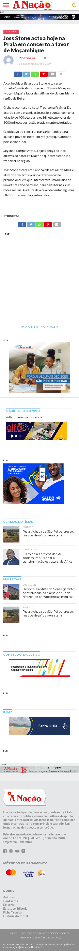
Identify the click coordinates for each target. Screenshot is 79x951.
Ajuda (13, 934)
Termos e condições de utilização (41, 938)
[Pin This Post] (43, 74)
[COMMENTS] (61, 74)
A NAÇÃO (29, 58)
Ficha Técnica (12, 913)
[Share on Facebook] (18, 74)
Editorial (9, 905)
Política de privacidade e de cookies (45, 934)
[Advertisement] (39, 278)
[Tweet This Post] (26, 74)
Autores (9, 898)
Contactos (10, 902)
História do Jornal (15, 917)
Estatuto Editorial (15, 909)
